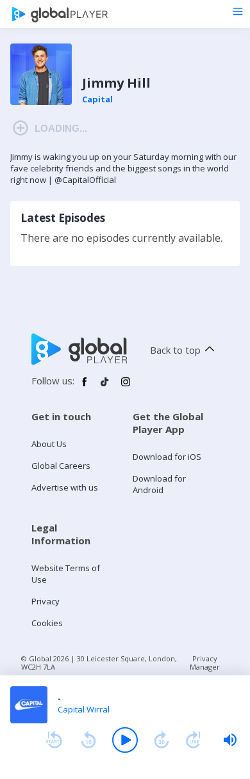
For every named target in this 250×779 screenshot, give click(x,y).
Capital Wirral (84, 709)
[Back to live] (193, 740)
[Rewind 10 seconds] (88, 740)
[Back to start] (54, 740)
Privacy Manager (205, 662)
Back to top (175, 349)
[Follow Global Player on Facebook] (85, 387)
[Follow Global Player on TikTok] (105, 387)
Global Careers (60, 465)
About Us (49, 444)
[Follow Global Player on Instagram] (126, 387)
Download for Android (159, 484)
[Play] (125, 740)
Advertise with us (64, 487)
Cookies (47, 623)
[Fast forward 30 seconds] (161, 740)
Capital (97, 99)
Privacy (45, 601)
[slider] (230, 740)
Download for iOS (167, 456)
